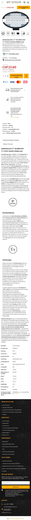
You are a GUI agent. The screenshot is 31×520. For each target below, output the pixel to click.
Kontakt (4, 414)
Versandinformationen (8, 444)
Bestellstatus (6, 405)
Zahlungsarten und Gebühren (10, 446)
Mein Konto (5, 417)
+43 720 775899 (15, 117)
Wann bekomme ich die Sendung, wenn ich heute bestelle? (17, 90)
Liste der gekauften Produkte (10, 428)
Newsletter (5, 435)
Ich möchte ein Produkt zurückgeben (12, 412)
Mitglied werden (7, 474)
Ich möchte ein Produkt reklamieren (11, 409)
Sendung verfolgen (7, 407)
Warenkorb (5, 423)
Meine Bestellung (8, 402)
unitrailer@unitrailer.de (10, 506)
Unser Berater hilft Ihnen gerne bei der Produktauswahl (16, 112)
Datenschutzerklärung (8, 451)
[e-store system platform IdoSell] (15, 518)
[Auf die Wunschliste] (26, 76)
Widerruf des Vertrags (8, 454)
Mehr (17, 393)
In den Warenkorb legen (16, 76)
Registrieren (5, 421)
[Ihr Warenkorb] (28, 2)
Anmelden (16, 487)
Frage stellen (8, 144)
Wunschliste (5, 425)
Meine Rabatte (6, 432)
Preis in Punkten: (15, 97)
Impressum (5, 441)
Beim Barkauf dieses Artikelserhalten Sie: (16, 99)
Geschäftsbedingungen (8, 430)
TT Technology (13, 58)
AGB (3, 449)
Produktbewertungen (11, 140)
